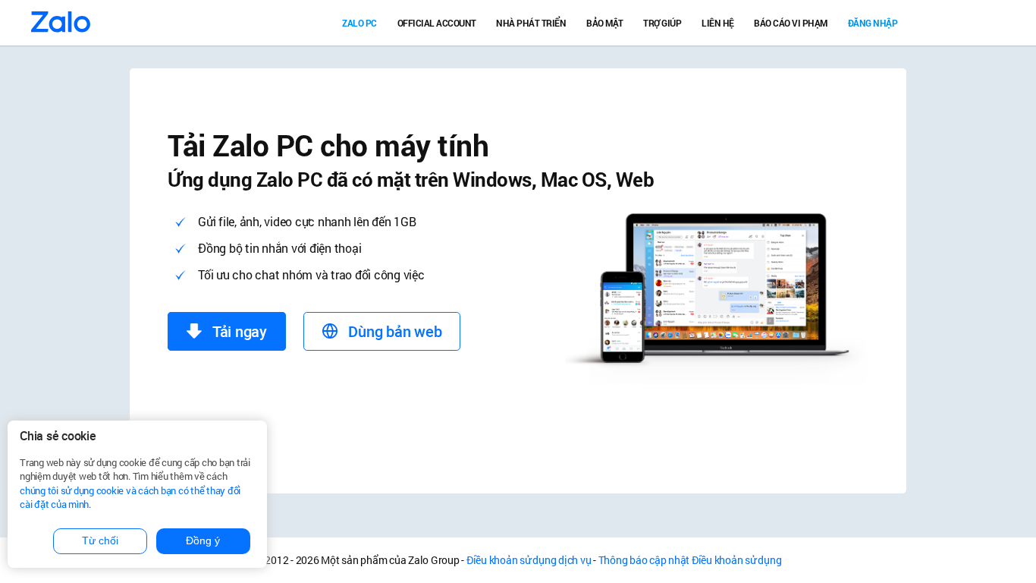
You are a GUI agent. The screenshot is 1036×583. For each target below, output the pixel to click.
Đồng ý (203, 540)
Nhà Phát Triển (531, 23)
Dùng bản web (393, 331)
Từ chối (100, 540)
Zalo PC (359, 23)
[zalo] (61, 22)
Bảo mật (604, 23)
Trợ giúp (662, 23)
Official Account (436, 23)
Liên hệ (718, 23)
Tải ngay (238, 331)
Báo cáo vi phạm (790, 23)
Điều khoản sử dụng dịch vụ (529, 560)
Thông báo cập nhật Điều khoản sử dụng (690, 560)
